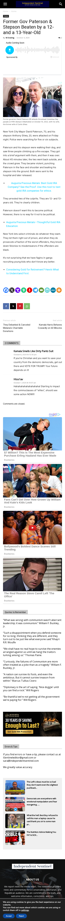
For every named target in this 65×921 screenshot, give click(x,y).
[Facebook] (6, 290)
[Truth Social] (17, 290)
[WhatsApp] (27, 306)
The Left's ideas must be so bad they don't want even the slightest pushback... (42, 784)
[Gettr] (29, 290)
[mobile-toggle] (5, 4)
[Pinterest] (20, 306)
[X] (12, 290)
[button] (61, 4)
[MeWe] (53, 290)
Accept (9, 916)
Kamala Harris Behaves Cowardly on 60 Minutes (50, 326)
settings (25, 910)
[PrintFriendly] (47, 290)
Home (5, 11)
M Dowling (10, 38)
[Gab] (23, 290)
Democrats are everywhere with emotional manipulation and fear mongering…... (42, 801)
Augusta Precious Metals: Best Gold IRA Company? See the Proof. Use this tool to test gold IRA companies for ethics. (34, 187)
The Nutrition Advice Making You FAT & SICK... (41, 833)
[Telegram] (35, 290)
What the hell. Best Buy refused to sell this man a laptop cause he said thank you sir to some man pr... (42, 818)
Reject (21, 916)
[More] (59, 290)
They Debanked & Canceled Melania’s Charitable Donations (16, 328)
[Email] (41, 290)
